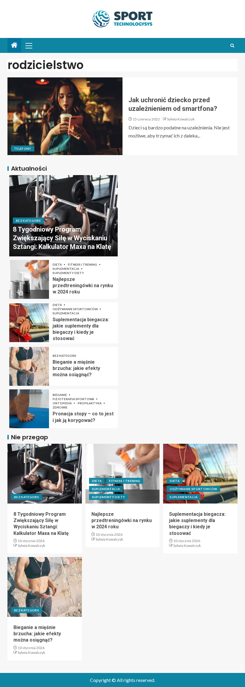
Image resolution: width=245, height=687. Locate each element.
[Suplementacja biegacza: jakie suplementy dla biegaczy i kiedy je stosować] (29, 322)
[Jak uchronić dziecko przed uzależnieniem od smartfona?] (64, 116)
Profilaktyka (90, 403)
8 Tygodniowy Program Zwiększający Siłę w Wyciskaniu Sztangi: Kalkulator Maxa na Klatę (62, 238)
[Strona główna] (14, 45)
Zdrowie (60, 407)
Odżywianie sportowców (75, 309)
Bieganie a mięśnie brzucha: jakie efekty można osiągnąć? (76, 368)
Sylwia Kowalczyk (181, 119)
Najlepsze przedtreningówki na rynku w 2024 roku (83, 285)
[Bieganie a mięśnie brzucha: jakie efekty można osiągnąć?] (29, 366)
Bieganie (60, 395)
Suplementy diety (68, 273)
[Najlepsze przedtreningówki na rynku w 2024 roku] (29, 279)
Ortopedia (62, 403)
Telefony (22, 148)
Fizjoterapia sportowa (74, 399)
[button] (28, 45)
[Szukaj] (232, 45)
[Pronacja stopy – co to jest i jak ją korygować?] (29, 408)
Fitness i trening (83, 264)
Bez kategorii (28, 220)
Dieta (57, 264)
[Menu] (28, 45)
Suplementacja (66, 268)
